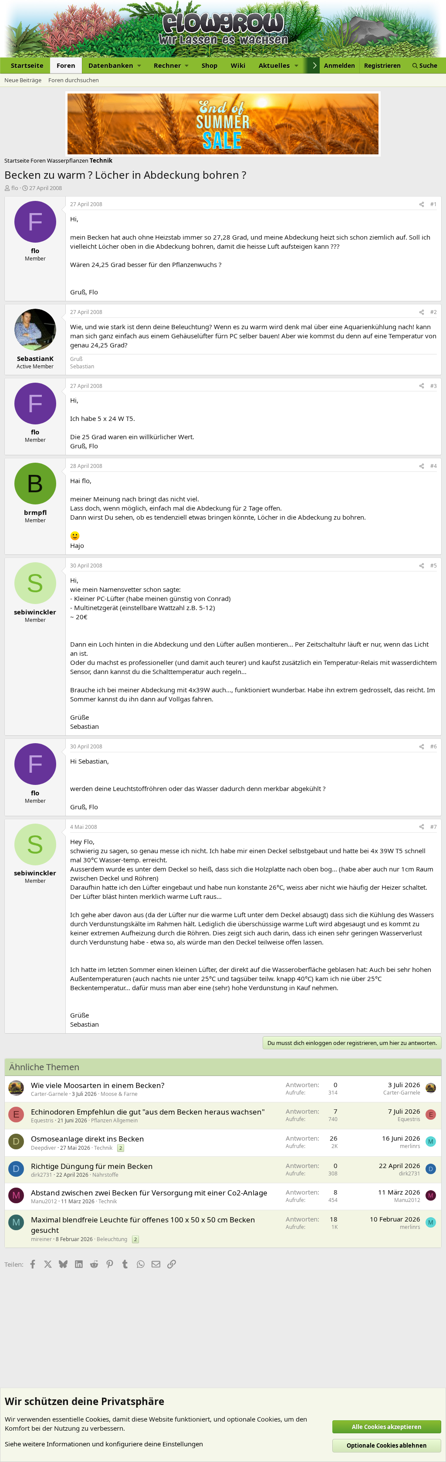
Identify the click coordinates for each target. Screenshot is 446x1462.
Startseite (27, 65)
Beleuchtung (112, 1239)
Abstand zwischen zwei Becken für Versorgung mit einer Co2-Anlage (149, 1193)
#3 (433, 386)
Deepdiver (43, 1148)
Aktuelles (274, 65)
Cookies (97, 1419)
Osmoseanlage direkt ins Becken (87, 1139)
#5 (433, 565)
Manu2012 (44, 1201)
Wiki (238, 65)
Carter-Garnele (49, 1094)
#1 (433, 204)
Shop (210, 65)
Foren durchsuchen (73, 80)
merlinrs (410, 1146)
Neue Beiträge (22, 80)
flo (14, 188)
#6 (433, 746)
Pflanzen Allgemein (114, 1120)
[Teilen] (421, 205)
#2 (433, 312)
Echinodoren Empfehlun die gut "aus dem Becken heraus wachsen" (148, 1112)
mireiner (41, 1239)
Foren (66, 65)
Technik (103, 1148)
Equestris (42, 1120)
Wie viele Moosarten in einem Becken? (97, 1085)
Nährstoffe (105, 1174)
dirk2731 (41, 1174)
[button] (114, 65)
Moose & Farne (119, 1094)
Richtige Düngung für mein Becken (92, 1166)
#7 (433, 827)
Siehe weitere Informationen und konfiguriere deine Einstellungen (104, 1443)
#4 (433, 466)
